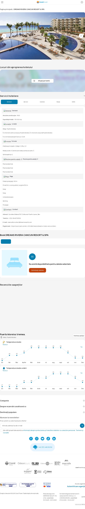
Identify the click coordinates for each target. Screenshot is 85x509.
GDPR (83, 497)
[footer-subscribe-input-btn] (82, 425)
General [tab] (9, 102)
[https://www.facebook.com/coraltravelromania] (31, 439)
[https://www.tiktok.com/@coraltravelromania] (48, 439)
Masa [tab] (58, 102)
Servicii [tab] (26, 102)
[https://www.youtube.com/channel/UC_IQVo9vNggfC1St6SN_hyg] (42, 439)
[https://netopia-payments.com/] (47, 487)
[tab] (42, 96)
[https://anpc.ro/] (8, 487)
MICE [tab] (73, 102)
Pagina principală (6, 9)
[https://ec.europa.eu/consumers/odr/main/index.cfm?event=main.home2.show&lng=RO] (27, 487)
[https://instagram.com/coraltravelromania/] (37, 439)
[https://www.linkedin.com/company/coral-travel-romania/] (54, 439)
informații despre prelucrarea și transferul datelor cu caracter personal (49, 430)
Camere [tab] (42, 102)
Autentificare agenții (76, 486)
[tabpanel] (42, 168)
